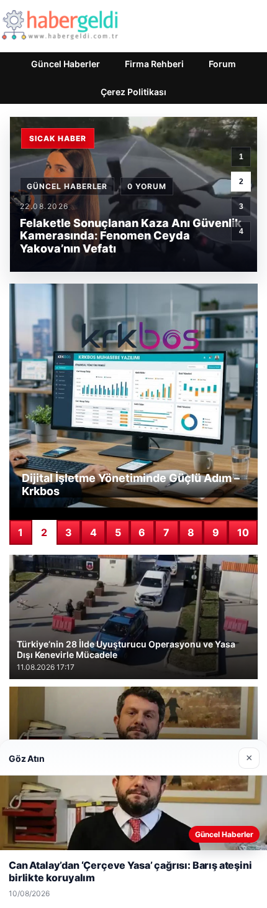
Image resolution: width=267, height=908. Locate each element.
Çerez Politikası (133, 91)
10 (243, 532)
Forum (222, 63)
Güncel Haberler (65, 63)
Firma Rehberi (154, 63)
